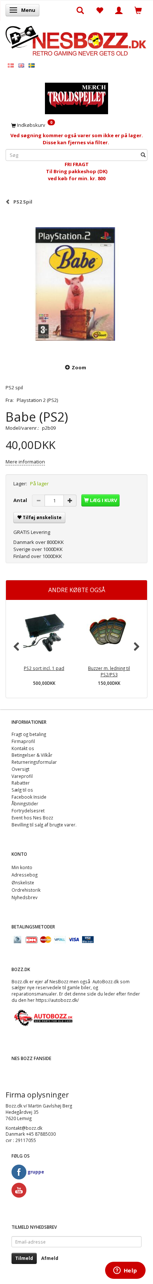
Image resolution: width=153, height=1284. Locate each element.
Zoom (79, 367)
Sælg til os (22, 790)
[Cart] (138, 10)
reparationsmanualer (34, 994)
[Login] (119, 10)
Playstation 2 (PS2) (37, 400)
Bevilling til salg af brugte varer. (44, 825)
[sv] (31, 65)
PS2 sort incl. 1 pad (44, 668)
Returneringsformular (34, 762)
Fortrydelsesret (28, 810)
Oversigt (20, 769)
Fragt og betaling (29, 734)
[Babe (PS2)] (76, 284)
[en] (21, 65)
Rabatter (21, 783)
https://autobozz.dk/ (57, 1000)
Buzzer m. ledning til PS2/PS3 (109, 671)
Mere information (25, 461)
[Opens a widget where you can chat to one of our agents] (125, 1271)
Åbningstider (25, 803)
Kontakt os (23, 748)
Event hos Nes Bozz (32, 818)
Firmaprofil (23, 741)
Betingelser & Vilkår (32, 755)
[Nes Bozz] (76, 40)
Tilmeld (24, 1258)
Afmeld (49, 1258)
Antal (20, 500)
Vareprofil (22, 776)
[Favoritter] (99, 10)
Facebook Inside (29, 797)
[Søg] (143, 155)
